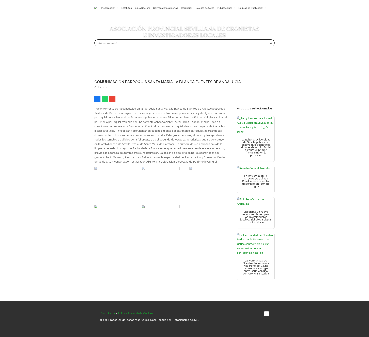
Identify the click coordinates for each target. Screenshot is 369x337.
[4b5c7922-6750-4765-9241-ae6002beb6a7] (113, 182)
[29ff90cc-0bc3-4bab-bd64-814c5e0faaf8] (161, 182)
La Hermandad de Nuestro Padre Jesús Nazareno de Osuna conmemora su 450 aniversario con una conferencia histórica (256, 267)
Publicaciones (224, 8)
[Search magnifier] (271, 43)
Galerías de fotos (205, 8)
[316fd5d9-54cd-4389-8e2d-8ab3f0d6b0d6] (208, 182)
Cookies (148, 313)
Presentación (108, 8)
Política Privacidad (129, 313)
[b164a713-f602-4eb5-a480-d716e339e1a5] (113, 220)
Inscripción (186, 8)
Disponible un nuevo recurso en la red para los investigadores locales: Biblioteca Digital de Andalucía (255, 217)
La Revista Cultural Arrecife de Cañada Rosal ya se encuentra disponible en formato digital (256, 181)
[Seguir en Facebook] (266, 313)
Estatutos (126, 8)
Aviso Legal (108, 313)
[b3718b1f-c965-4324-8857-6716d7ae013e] (161, 220)
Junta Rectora (142, 8)
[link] (97, 99)
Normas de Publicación (250, 8)
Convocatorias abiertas (165, 8)
